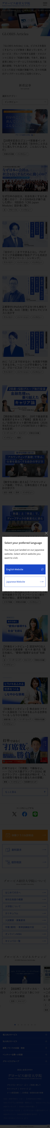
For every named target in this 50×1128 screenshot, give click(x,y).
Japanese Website (15, 582)
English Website (14, 569)
